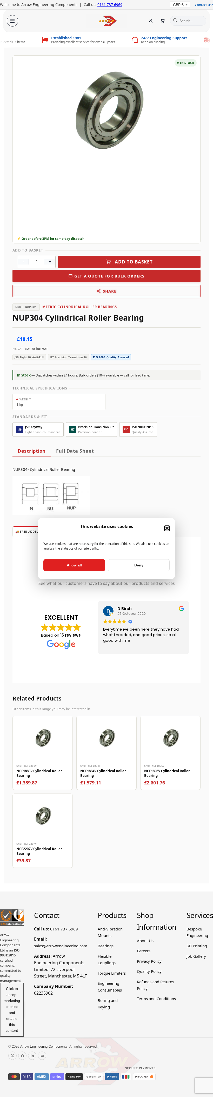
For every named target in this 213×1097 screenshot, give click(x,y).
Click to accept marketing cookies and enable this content (12, 1010)
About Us (145, 940)
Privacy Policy (149, 961)
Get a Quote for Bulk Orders (109, 276)
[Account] (150, 20)
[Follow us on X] (12, 1056)
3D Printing (197, 945)
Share (110, 291)
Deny (138, 565)
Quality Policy (149, 971)
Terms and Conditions (156, 998)
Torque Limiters (112, 973)
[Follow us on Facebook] (22, 1056)
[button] (167, 528)
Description (32, 451)
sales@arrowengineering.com (60, 945)
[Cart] (162, 20)
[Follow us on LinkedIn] (32, 1056)
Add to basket (134, 262)
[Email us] (42, 1056)
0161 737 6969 (109, 4)
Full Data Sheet (75, 451)
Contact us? (204, 4)
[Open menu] (12, 21)
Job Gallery (196, 956)
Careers (143, 950)
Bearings (106, 945)
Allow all (74, 565)
